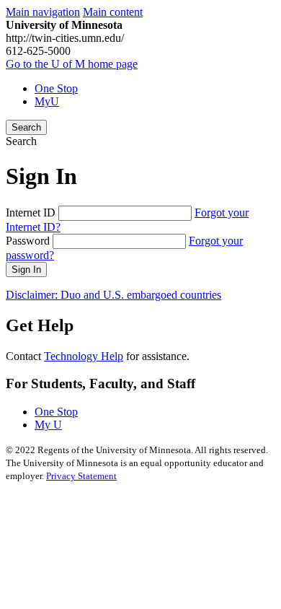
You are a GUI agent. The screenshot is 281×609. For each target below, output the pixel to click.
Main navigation (43, 12)
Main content (113, 12)
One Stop (56, 88)
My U (48, 425)
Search (26, 127)
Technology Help (83, 356)
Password (28, 241)
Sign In (26, 269)
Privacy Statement (81, 475)
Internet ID (30, 212)
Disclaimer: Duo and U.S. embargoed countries (113, 295)
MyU (47, 101)
